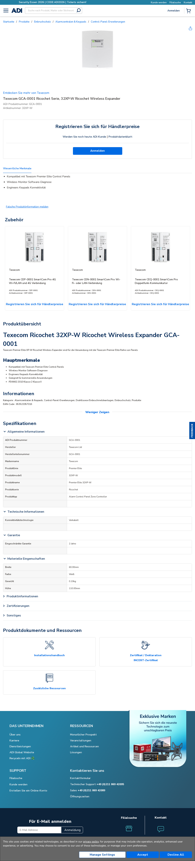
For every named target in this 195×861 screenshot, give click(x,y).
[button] (192, 430)
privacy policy (91, 841)
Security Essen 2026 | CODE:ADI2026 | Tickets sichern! (52, 2)
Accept (142, 855)
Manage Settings (102, 855)
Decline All (176, 855)
